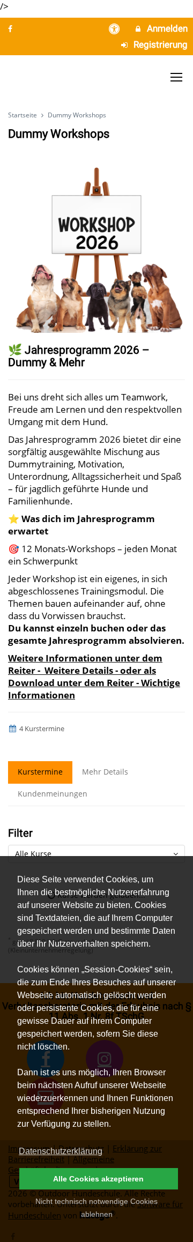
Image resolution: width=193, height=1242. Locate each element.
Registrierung (159, 44)
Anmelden (166, 28)
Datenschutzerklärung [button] (60, 1151)
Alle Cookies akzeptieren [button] (98, 1178)
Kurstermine (40, 772)
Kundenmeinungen (52, 794)
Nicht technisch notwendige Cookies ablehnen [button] (96, 1207)
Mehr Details (105, 772)
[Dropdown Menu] (176, 77)
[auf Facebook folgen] (11, 28)
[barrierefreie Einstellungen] (115, 28)
